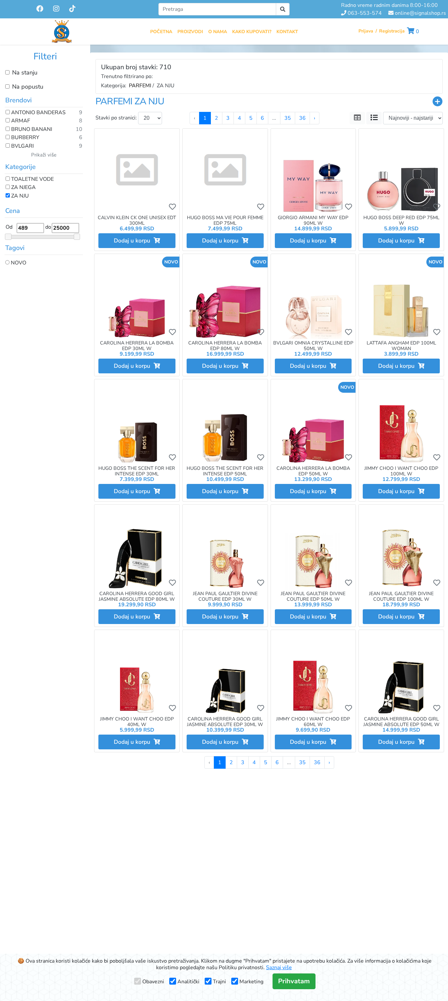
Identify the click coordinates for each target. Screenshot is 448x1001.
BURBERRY (24, 138)
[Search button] (283, 9)
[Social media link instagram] (56, 9)
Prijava (365, 31)
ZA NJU (19, 196)
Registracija (392, 31)
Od (9, 227)
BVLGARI (22, 146)
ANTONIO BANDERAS (38, 113)
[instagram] (57, 8)
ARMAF (20, 121)
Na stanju (24, 72)
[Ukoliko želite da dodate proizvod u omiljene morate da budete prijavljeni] (172, 206)
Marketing (251, 981)
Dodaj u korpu (133, 240)
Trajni (219, 981)
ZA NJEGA (23, 188)
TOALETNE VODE (32, 179)
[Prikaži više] (437, 101)
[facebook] (40, 8)
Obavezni (153, 981)
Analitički (188, 981)
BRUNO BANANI (31, 130)
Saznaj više (279, 967)
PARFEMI (140, 85)
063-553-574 (364, 13)
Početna (161, 32)
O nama (217, 32)
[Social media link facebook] (40, 9)
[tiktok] (72, 8)
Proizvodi (190, 32)
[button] (413, 31)
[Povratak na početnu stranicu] (61, 31)
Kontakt (287, 32)
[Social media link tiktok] (72, 9)
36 (302, 118)
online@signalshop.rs (420, 13)
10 (79, 130)
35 (287, 118)
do (48, 227)
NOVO (18, 263)
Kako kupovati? (251, 32)
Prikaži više (43, 155)
